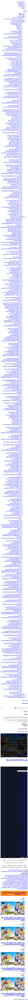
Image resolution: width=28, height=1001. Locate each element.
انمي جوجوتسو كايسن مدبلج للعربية (13, 128)
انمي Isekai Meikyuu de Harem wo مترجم (12, 544)
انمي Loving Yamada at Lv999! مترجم (13, 670)
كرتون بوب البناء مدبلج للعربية (15, 124)
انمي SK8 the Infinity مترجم (15, 348)
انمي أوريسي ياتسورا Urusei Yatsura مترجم (12, 651)
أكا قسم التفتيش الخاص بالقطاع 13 (13, 239)
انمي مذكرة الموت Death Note (14, 328)
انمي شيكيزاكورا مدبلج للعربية (15, 144)
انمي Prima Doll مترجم (16, 577)
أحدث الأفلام (22, 4)
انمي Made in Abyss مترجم (15, 494)
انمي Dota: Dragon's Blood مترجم (14, 396)
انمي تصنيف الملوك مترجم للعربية (14, 682)
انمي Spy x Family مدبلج (16, 140)
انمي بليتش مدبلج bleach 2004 (15, 181)
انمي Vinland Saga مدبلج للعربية (14, 92)
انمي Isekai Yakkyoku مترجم (15, 558)
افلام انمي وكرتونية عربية (19, 694)
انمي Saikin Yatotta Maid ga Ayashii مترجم (12, 570)
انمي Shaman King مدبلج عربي (14, 213)
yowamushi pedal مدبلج (22, 880)
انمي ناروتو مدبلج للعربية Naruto (14, 135)
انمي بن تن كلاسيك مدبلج (16, 215)
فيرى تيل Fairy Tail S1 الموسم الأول (13, 284)
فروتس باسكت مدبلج (17, 67)
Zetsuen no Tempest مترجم (15, 247)
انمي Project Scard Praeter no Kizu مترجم (12, 379)
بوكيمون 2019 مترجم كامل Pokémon (13, 493)
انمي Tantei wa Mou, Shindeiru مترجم (13, 470)
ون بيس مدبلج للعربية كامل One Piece (13, 52)
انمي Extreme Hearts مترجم (15, 551)
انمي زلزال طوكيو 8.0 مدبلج (15, 204)
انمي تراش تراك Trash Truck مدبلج (14, 58)
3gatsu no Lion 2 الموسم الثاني (14, 230)
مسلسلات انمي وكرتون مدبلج (18, 21)
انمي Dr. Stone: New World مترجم (14, 681)
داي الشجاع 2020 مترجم (16, 315)
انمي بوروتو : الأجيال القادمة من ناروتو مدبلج (11, 153)
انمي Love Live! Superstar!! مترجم (13, 481)
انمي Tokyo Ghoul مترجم (16, 693)
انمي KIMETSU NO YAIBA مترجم (13, 311)
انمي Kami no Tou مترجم (16, 271)
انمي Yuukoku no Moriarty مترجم (14, 316)
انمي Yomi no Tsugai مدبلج (15, 194)
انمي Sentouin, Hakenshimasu (15, 412)
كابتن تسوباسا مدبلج (17, 24)
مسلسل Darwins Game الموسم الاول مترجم (11, 242)
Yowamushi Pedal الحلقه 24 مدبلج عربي (15, 879)
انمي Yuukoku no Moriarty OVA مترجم (12, 582)
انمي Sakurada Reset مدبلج (15, 161)
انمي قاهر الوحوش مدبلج (16, 209)
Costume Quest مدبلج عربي (15, 65)
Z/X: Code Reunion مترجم (15, 237)
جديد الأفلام (22, 14)
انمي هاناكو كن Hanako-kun (15, 309)
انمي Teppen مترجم (17, 512)
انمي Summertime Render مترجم (14, 511)
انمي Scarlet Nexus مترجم (15, 486)
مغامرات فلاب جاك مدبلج (16, 40)
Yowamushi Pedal (15, 875)
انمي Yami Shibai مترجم (16, 298)
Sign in (23, 7)
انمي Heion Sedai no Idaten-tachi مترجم (12, 485)
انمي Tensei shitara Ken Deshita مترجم (13, 594)
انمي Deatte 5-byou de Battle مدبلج (14, 165)
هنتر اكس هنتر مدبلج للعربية (15, 82)
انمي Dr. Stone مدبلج (17, 100)
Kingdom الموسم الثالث (16, 269)
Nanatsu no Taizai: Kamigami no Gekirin (12, 235)
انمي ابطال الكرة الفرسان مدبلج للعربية (12, 37)
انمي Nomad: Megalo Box (16, 416)
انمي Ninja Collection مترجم (15, 313)
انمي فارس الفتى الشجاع (16, 83)
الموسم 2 (20, 771)
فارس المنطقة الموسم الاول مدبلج (13, 81)
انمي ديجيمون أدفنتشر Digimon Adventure (12, 279)
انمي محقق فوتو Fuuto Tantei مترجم (13, 581)
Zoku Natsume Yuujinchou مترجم (14, 236)
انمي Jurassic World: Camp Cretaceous (13, 54)
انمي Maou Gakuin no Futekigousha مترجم (12, 288)
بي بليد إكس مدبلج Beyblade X (14, 203)
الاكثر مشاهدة (21, 13)
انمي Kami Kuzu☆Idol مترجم (15, 520)
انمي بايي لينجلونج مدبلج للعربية (14, 115)
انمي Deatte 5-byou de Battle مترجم (13, 478)
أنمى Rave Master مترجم (16, 285)
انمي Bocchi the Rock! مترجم (15, 637)
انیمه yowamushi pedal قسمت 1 (13, 886)
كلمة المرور (24, 721)
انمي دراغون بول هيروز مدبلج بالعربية (13, 96)
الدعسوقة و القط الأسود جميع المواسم (12, 178)
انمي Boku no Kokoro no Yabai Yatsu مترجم (11, 666)
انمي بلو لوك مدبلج (17, 192)
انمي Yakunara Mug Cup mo (15, 406)
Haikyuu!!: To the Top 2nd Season (14, 308)
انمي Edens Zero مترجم (16, 435)
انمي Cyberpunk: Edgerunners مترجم (13, 588)
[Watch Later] (24, 899)
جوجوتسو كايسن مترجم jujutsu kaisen (13, 320)
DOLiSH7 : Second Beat (16, 312)
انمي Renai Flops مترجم (16, 647)
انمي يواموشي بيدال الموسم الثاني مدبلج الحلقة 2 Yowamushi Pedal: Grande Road (13, 919)
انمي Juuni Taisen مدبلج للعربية (14, 136)
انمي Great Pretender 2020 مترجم (14, 273)
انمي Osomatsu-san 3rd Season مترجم (13, 374)
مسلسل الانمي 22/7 (17, 256)
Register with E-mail (22, 731)
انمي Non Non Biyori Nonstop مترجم (13, 369)
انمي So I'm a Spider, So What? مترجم (13, 384)
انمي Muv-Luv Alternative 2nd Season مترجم (11, 627)
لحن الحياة (19, 28)
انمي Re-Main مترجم (17, 462)
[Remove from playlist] (21, 899)
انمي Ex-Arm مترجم (17, 370)
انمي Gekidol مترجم (17, 389)
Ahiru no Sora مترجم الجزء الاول (14, 222)
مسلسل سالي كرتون (17, 32)
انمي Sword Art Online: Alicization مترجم (12, 292)
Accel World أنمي (17, 240)
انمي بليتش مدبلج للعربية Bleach (14, 127)
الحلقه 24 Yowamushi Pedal (12, 876)
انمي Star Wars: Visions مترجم (14, 500)
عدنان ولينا (19, 27)
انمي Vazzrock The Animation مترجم (13, 625)
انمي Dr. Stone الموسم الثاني (15, 343)
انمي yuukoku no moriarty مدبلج (14, 166)
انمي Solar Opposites (17, 420)
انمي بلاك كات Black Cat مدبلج (14, 169)
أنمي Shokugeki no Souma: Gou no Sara (12, 304)
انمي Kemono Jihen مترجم (15, 373)
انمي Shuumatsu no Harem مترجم (14, 504)
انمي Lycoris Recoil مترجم (15, 521)
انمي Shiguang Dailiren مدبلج (15, 139)
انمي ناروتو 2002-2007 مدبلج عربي (14, 200)
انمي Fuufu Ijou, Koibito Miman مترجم (12, 643)
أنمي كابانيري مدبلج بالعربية (15, 121)
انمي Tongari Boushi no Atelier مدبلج (16, 697)
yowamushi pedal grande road (15, 882)
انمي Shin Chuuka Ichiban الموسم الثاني (12, 359)
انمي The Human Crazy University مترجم (12, 650)
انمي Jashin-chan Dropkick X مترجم (13, 534)
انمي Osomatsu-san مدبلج (16, 335)
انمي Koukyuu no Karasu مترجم (14, 608)
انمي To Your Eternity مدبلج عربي (14, 150)
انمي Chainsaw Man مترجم (15, 644)
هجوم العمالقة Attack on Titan (15, 263)
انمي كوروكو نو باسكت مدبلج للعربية (13, 113)
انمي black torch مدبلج (16, 193)
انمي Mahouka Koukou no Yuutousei (13, 461)
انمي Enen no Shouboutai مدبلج (14, 196)
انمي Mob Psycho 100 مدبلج (15, 142)
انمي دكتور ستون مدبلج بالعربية (14, 138)
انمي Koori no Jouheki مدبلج (15, 208)
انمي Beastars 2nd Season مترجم (14, 352)
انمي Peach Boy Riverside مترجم (14, 482)
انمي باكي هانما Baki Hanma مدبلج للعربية (12, 180)
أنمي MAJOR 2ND (17, 275)
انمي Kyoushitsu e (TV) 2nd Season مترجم (12, 526)
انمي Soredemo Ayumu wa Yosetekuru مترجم (11, 557)
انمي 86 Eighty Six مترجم (16, 454)
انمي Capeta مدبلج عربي (16, 212)
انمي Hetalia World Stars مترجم (14, 431)
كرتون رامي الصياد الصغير (15, 201)
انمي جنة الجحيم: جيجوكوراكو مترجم (13, 674)
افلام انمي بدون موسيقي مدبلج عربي (13, 18)
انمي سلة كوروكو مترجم (16, 508)
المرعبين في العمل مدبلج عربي (14, 101)
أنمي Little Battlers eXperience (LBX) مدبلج (11, 207)
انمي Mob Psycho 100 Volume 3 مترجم (12, 631)
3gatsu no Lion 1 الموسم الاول (14, 228)
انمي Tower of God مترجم (15, 261)
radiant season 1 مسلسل (16, 243)
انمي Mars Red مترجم (16, 398)
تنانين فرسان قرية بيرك (16, 60)
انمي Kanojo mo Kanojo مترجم (14, 490)
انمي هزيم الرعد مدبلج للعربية (15, 94)
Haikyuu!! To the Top (17, 233)
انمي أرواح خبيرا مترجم (16, 685)
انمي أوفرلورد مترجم (17, 507)
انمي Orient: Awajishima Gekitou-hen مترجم (11, 575)
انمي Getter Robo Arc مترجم (15, 469)
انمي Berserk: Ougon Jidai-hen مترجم (13, 606)
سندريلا (20, 29)
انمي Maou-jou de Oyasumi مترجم (14, 336)
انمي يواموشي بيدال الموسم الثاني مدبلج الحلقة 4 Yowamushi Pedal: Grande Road (13, 994)
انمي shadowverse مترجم (16, 331)
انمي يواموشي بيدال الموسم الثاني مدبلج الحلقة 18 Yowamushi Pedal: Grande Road (13, 969)
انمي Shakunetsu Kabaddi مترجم (14, 397)
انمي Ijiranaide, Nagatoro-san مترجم (13, 452)
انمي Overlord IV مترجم (16, 531)
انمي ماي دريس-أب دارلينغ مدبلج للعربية (12, 109)
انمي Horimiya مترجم (16, 346)
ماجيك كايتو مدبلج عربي (16, 43)
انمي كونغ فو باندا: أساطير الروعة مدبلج (12, 186)
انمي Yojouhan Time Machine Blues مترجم (12, 596)
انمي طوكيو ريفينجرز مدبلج (15, 143)
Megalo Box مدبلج (17, 44)
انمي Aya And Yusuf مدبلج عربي (14, 154)
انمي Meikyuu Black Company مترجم (13, 492)
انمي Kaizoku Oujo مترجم (15, 467)
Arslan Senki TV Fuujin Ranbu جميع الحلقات (11, 227)
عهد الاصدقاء (19, 25)
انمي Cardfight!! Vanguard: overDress (13, 408)
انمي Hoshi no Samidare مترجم (14, 553)
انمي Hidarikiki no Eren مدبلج (15, 211)
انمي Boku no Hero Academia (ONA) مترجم (11, 585)
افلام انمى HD (21, 16)
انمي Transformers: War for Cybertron (13, 307)
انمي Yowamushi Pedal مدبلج (15, 47)
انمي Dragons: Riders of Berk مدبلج (13, 74)
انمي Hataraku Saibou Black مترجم (13, 347)
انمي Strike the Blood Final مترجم (14, 600)
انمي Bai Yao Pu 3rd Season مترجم (13, 583)
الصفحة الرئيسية (21, 1)
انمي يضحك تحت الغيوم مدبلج (15, 120)
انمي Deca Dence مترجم (16, 289)
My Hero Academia (17, 232)
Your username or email (22, 719)
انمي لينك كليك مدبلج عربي (15, 148)
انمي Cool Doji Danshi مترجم (15, 646)
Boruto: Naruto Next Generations (14, 226)
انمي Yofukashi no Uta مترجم (15, 547)
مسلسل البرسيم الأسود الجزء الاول (13, 220)
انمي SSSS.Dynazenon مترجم (15, 428)
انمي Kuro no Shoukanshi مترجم (14, 559)
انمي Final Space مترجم (16, 438)
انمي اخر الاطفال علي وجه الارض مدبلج (12, 46)
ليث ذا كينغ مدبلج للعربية (16, 23)
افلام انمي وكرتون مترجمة (18, 20)
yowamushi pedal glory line (9, 883)
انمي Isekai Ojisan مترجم (16, 543)
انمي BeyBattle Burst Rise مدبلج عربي (13, 151)
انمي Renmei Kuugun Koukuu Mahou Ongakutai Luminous (13, 561)
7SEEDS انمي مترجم (17, 252)
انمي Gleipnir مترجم (17, 274)
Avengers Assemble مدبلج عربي (14, 69)
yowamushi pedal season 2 (8, 884)
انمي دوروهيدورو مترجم (16, 278)
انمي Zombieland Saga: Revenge (14, 405)
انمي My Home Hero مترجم (15, 665)
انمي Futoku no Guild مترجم (15, 624)
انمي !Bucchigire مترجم (16, 550)
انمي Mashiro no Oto (17, 419)
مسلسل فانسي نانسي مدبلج (15, 36)
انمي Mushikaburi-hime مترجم (14, 620)
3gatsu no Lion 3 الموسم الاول (14, 231)
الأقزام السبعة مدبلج (17, 62)
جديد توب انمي (21, 3)
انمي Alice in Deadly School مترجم (13, 427)
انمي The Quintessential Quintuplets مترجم (12, 385)
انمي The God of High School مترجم (13, 297)
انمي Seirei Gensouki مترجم (15, 477)
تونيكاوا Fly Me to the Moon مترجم (13, 317)
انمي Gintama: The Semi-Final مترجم (13, 388)
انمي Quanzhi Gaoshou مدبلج (15, 332)
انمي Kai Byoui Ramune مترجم (14, 350)
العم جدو (20, 39)
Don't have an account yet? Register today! (17, 717)
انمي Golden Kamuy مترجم (15, 329)
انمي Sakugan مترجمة (16, 459)
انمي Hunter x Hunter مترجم (15, 286)
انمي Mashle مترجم (17, 679)
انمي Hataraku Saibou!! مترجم (14, 386)
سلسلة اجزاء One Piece (16, 217)
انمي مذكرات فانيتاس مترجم (15, 505)
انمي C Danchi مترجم (16, 658)
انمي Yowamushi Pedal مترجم (15, 686)
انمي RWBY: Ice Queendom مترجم (13, 574)
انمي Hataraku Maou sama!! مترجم (13, 565)
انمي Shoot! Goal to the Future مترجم (13, 546)
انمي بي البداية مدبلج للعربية (15, 159)
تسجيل (23, 8)
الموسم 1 (25, 771)
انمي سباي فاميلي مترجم (16, 502)
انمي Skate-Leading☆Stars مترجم (14, 371)
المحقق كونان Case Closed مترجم (14, 219)
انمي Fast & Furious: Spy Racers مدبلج (13, 79)
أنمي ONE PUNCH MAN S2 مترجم (13, 305)
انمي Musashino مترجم (16, 513)
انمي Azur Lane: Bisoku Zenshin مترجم (12, 354)
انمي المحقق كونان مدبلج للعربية (14, 170)
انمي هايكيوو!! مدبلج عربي (15, 205)
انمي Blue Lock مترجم (16, 639)
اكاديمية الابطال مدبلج (16, 117)
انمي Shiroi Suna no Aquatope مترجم (13, 484)
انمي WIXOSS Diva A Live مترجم (13, 381)
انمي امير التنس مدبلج (16, 119)
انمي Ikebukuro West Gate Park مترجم (13, 338)
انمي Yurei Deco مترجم (16, 523)
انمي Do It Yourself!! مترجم (15, 623)
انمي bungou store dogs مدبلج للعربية (13, 93)
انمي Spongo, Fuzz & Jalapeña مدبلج (13, 85)
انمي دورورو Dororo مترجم (15, 509)
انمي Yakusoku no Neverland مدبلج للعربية (12, 111)
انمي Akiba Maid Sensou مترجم (14, 621)
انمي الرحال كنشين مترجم (15, 691)
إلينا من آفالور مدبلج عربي (15, 63)
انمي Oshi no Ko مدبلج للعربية (15, 171)
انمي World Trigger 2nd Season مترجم (13, 351)
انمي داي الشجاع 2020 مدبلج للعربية (13, 155)
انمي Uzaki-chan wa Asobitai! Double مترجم (11, 612)
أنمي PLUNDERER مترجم (15, 277)
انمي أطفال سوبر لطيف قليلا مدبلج (13, 123)
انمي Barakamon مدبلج (16, 167)
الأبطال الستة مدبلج (17, 66)
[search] (15, 708)
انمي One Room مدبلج (16, 333)
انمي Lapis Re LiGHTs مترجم (15, 290)
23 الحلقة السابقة (22, 755)
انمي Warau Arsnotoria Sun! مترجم (13, 569)
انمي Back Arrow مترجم (16, 382)
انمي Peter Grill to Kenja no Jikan (14, 293)
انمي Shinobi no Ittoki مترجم (15, 616)
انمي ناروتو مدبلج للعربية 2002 (15, 70)
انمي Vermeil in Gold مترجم (15, 532)
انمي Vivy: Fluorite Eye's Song (15, 417)
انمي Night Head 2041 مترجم (15, 479)
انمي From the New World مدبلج (14, 112)
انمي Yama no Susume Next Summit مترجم (12, 648)
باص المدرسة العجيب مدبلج (15, 59)
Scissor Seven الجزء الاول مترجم (14, 251)
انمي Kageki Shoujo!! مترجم (15, 463)
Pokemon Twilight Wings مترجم (14, 267)
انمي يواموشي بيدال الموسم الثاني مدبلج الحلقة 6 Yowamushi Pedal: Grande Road (13, 944)
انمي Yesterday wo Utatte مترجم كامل (13, 262)
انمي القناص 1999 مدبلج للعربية (14, 182)
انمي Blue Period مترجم (16, 498)
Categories (25, 11)
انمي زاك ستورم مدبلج (16, 185)
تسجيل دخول (24, 724)
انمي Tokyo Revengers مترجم (15, 436)
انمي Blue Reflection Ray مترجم (14, 448)
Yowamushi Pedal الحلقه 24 (21, 878)
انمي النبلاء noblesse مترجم (15, 324)
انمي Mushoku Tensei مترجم (15, 344)
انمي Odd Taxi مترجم (16, 423)
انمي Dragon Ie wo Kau (16, 413)
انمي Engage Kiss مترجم (16, 530)
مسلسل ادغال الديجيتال (16, 31)
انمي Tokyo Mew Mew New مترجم (13, 548)
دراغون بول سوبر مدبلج (16, 41)
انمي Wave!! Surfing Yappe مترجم (14, 358)
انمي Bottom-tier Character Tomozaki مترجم (11, 375)
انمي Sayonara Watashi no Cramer (14, 415)
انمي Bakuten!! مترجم (16, 447)
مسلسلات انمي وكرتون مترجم (17, 216)
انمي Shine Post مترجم (16, 563)
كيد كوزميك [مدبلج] (17, 116)
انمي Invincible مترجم (16, 421)
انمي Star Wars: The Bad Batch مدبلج (13, 78)
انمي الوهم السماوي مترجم (15, 675)
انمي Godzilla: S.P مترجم (16, 429)
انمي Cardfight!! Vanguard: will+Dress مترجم (11, 524)
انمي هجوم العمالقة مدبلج (16, 125)
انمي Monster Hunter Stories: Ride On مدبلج (11, 190)
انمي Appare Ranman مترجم (15, 270)
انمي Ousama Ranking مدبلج (15, 105)
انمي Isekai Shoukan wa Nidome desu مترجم (11, 683)
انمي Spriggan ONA (17, 501)
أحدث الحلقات (21, 5)
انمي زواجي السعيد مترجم (15, 687)
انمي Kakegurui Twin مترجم (15, 586)
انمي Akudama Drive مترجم (15, 319)
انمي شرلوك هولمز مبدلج (16, 184)
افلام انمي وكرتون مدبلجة (18, 17)
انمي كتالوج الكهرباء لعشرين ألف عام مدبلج (14, 695)
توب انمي (24, 703)
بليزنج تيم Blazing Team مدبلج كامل (13, 48)
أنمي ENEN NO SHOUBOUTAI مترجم (12, 302)
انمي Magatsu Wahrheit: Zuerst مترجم (13, 339)
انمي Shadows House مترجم (15, 455)
